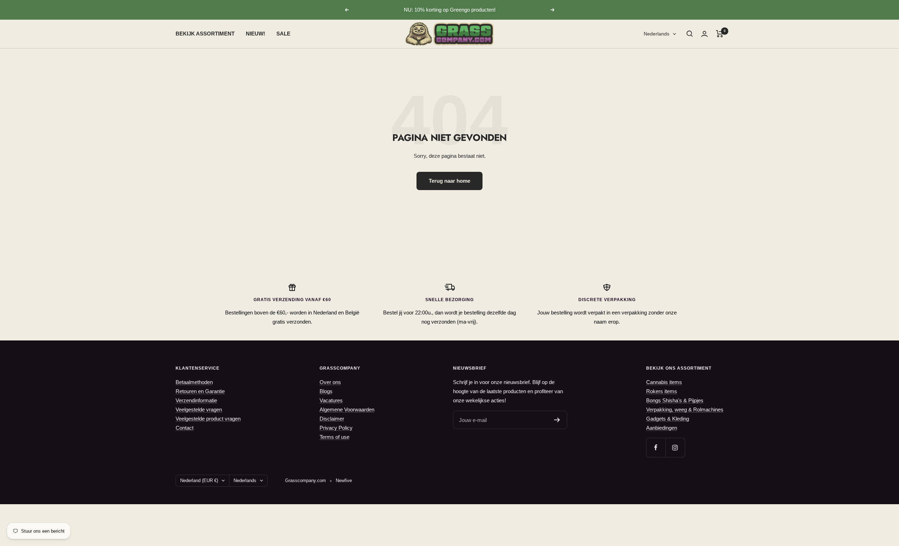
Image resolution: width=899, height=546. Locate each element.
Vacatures (331, 400)
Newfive (344, 480)
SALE (283, 34)
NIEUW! (255, 34)
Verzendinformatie (196, 400)
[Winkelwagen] (719, 33)
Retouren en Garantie (200, 391)
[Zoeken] (690, 34)
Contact (184, 428)
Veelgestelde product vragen (208, 419)
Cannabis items (664, 382)
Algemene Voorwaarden (347, 409)
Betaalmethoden (194, 382)
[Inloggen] (704, 34)
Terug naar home (449, 181)
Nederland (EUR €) (199, 480)
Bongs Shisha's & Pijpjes (674, 400)
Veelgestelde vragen (199, 409)
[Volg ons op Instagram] (675, 447)
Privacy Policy (336, 428)
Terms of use (334, 437)
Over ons (330, 382)
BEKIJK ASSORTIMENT (205, 34)
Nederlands (656, 34)
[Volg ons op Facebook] (655, 447)
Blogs (326, 391)
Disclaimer (332, 419)
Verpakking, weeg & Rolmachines (684, 409)
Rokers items (661, 391)
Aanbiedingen (661, 428)
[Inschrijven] (557, 419)
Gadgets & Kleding (667, 419)
